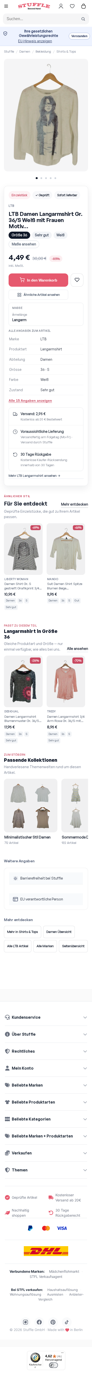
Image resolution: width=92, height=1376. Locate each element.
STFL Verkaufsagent (46, 1276)
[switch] (53, 1365)
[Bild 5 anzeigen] (55, 178)
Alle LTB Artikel (17, 946)
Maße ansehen (24, 244)
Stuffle (9, 51)
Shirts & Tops (66, 51)
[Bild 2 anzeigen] (41, 178)
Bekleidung (43, 51)
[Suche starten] (83, 19)
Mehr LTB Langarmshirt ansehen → (34, 476)
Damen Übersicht (59, 932)
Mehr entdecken (74, 504)
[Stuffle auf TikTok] (67, 1322)
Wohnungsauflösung (25, 1294)
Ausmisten (55, 1294)
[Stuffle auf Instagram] (25, 1322)
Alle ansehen (77, 648)
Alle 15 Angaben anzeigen (30, 401)
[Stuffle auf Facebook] (39, 1322)
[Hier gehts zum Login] (61, 6)
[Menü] (62, 1354)
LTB (11, 206)
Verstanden (79, 36)
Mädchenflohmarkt (64, 1271)
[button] (6, 7)
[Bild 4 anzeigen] (51, 178)
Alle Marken (45, 946)
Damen (24, 51)
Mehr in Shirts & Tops (22, 932)
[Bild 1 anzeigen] (37, 178)
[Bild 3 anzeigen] (46, 178)
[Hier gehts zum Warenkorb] (83, 6)
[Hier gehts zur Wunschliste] (72, 6)
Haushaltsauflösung (62, 1290)
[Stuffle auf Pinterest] (53, 1322)
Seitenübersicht (73, 946)
